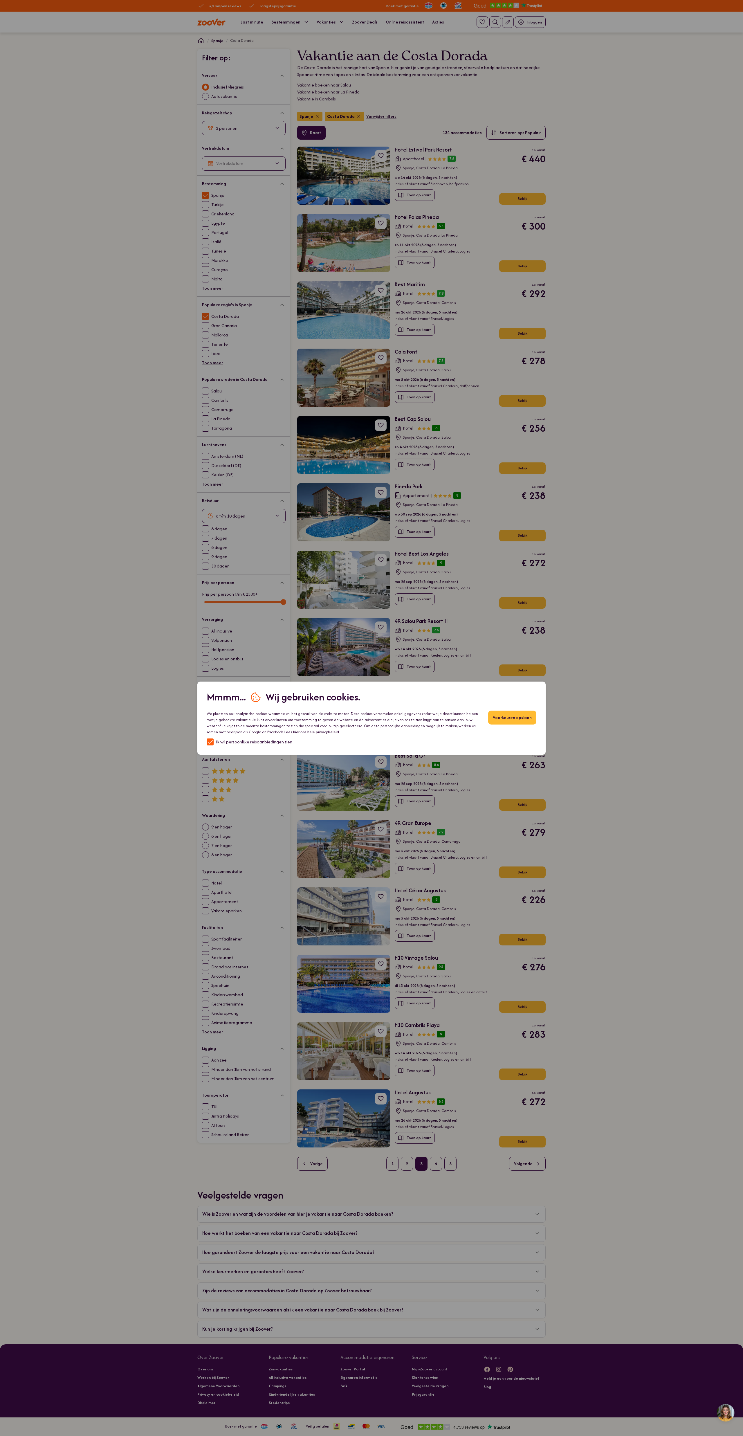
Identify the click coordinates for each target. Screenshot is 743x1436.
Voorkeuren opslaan (512, 717)
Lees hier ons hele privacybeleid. (312, 732)
